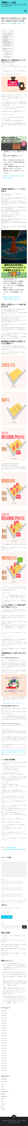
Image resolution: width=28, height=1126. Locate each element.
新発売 (19, 849)
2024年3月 (3, 1035)
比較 (2, 1101)
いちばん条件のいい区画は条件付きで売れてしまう (7, 46)
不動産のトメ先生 (8, 2)
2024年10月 (4, 1018)
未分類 (13, 847)
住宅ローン (4, 1084)
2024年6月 (3, 1028)
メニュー (25, 11)
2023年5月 (3, 1060)
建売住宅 (9, 847)
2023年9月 (3, 1050)
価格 (2, 1086)
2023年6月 (3, 1058)
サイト (3, 892)
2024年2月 (3, 1038)
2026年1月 (3, 1011)
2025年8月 (3, 1015)
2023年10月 (4, 1048)
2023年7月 (3, 1055)
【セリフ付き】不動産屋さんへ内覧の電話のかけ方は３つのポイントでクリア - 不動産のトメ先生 (15, 967)
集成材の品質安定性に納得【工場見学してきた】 (15, 997)
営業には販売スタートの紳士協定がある (7, 39)
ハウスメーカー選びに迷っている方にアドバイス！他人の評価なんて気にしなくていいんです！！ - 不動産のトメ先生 (15, 1000)
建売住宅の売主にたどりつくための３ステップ (13, 703)
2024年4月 (3, 1033)
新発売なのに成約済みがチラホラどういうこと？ (7, 34)
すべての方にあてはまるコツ (8, 52)
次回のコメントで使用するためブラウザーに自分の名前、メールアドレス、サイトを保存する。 (13, 901)
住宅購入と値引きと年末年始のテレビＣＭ (13, 988)
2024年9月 (3, 1020)
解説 (2, 1106)
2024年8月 (3, 1023)
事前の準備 (4, 1081)
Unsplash (10, 242)
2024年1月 (3, 1040)
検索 (2, 923)
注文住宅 (23, 849)
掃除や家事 (4, 1096)
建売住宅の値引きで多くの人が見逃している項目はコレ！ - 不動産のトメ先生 (15, 983)
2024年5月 (3, 1030)
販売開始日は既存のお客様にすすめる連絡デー (7, 42)
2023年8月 (3, 1053)
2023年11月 (4, 1045)
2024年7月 (3, 1025)
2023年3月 (3, 1065)
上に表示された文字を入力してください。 (12, 908)
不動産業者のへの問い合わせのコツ (7, 49)
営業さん (3, 1089)
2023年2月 (3, 1068)
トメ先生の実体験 (6, 56)
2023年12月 (4, 1043)
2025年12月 (4, 1013)
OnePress (23, 1120)
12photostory (16, 242)
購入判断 (3, 1109)
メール (3, 886)
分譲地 (5, 849)
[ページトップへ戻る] (14, 1117)
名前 (3, 879)
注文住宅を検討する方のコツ (8, 54)
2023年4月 (3, 1063)
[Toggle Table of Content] (10, 31)
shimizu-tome (21, 23)
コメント (4, 860)
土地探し (10, 849)
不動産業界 (4, 1079)
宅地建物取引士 (5, 1091)
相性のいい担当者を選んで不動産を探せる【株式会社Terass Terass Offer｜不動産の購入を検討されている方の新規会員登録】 (14, 752)
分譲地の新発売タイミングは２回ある (7, 37)
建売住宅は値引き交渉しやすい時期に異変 (13, 981)
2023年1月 (3, 1070)
